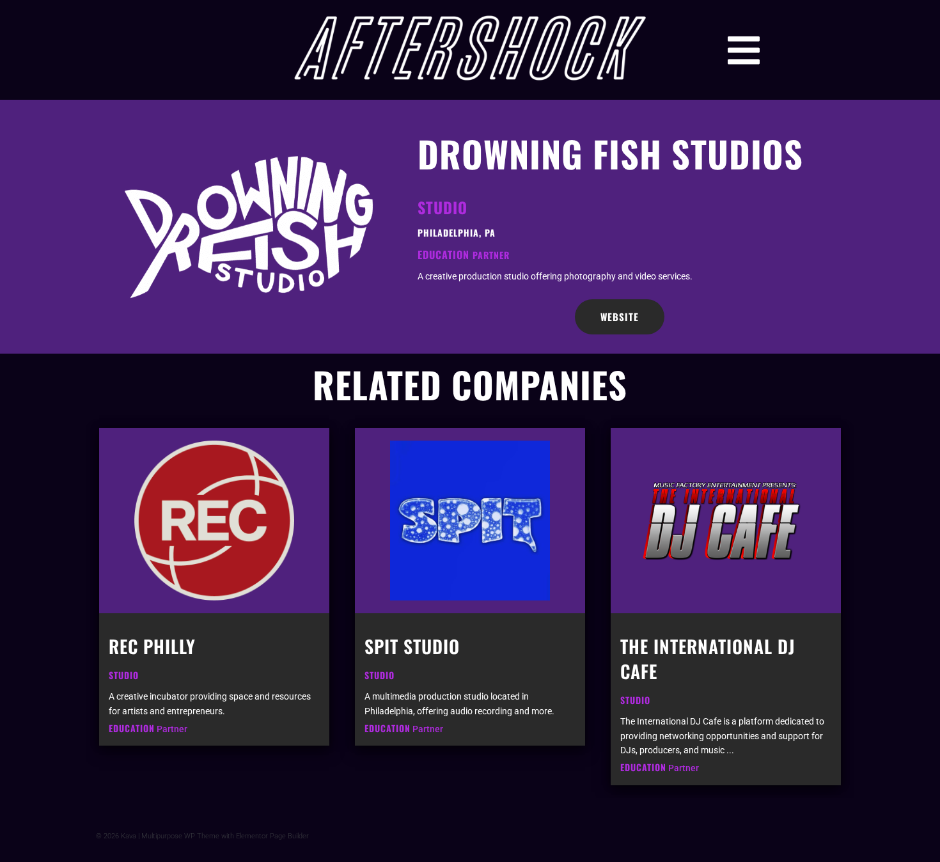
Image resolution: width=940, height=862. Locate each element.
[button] (744, 50)
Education (443, 254)
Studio (442, 207)
